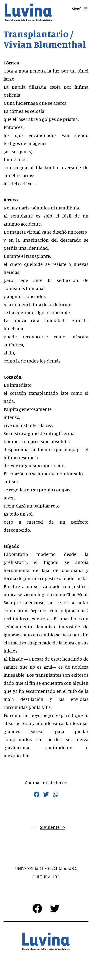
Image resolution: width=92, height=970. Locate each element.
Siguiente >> (52, 827)
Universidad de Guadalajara (46, 868)
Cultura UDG (46, 876)
